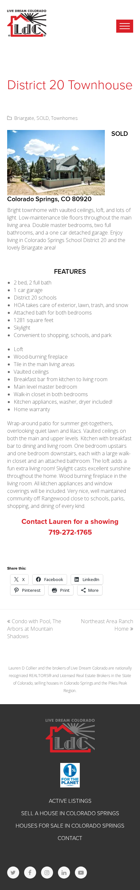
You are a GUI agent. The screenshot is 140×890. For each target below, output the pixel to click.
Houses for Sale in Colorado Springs (70, 825)
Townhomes (64, 118)
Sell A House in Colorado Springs (70, 813)
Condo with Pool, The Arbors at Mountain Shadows (34, 629)
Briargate (24, 118)
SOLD (42, 118)
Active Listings (70, 801)
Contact (70, 838)
